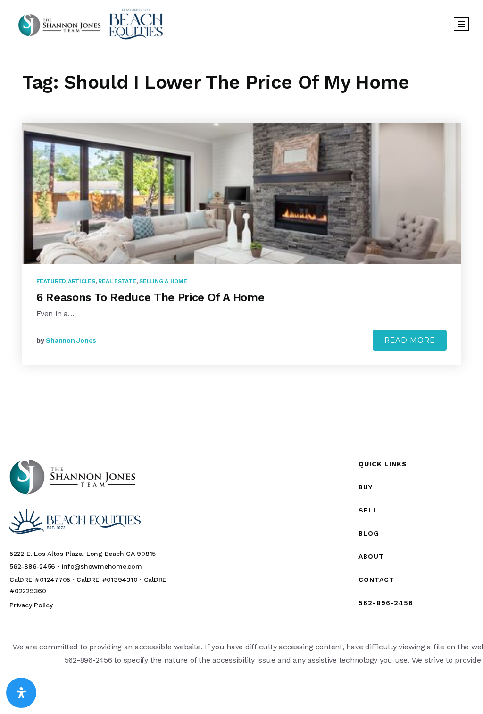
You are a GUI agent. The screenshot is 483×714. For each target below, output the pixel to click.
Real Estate (117, 281)
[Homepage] (90, 24)
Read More (409, 340)
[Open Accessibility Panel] (21, 692)
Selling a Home (163, 281)
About (371, 556)
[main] (241, 229)
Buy (365, 487)
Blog (368, 533)
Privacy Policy (31, 605)
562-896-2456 (385, 602)
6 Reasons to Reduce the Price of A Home (150, 297)
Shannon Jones (71, 340)
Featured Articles (65, 281)
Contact (376, 579)
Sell (368, 510)
